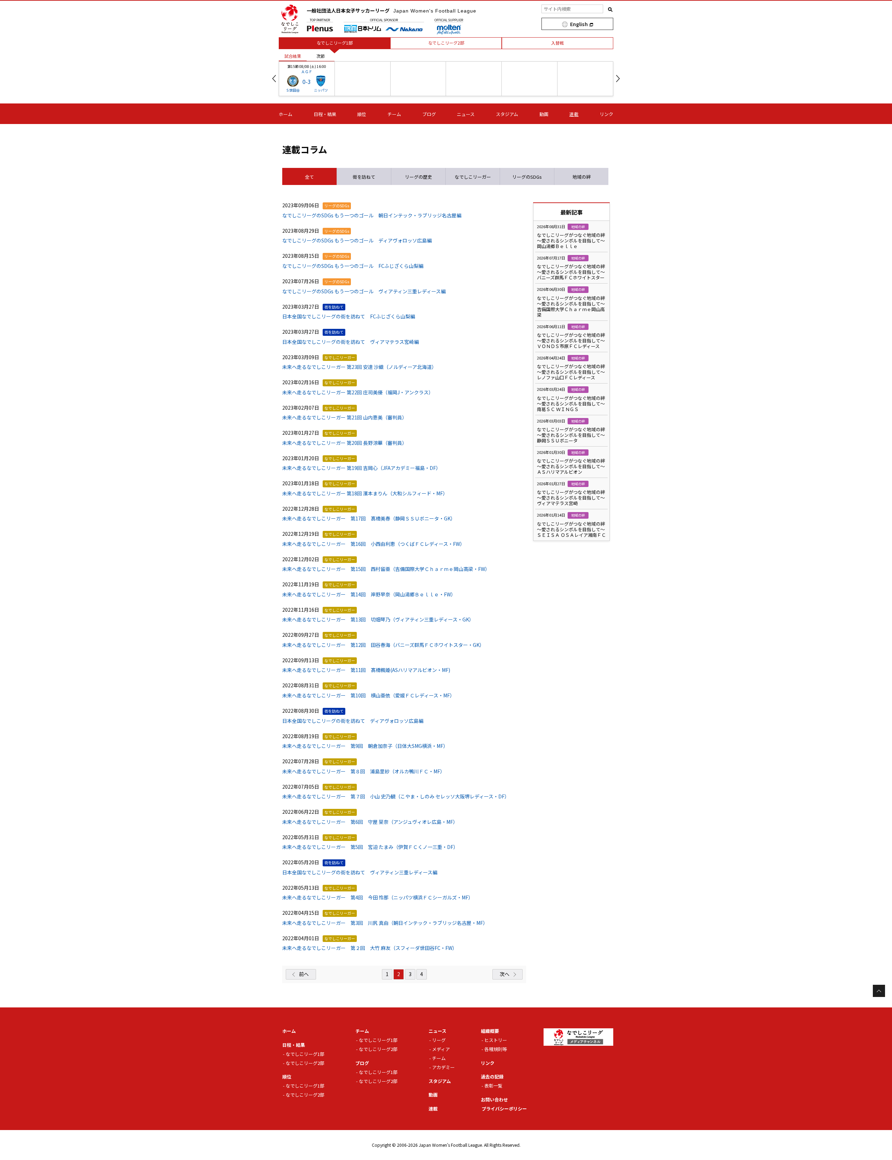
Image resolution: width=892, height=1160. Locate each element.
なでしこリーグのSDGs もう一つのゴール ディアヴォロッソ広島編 (357, 240)
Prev (274, 78)
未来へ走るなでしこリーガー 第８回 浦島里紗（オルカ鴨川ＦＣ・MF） (363, 771)
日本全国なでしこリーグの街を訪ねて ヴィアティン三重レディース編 (359, 872)
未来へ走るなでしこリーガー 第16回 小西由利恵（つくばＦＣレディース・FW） (373, 543)
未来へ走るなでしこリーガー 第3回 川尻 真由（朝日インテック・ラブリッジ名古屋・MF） (385, 922)
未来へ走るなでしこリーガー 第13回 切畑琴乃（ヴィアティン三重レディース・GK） (378, 619)
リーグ (439, 1040)
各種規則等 (495, 1049)
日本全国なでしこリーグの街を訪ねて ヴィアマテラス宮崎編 (350, 341)
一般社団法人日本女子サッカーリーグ (391, 10)
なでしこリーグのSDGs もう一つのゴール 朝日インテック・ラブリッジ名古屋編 (371, 215)
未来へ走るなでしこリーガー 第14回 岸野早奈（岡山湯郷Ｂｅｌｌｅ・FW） (369, 594)
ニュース (466, 114)
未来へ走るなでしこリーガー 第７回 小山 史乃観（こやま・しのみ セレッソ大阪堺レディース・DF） (395, 796)
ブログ (429, 114)
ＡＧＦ (307, 71)
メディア (441, 1049)
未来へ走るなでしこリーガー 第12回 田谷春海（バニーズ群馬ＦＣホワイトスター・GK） (383, 644)
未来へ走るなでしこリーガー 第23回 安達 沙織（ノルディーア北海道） (359, 366)
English (579, 24)
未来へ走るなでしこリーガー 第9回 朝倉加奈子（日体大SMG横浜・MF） (365, 745)
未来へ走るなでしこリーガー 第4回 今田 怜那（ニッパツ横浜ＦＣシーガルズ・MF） (377, 897)
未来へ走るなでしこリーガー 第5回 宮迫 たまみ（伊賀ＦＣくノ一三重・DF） (370, 846)
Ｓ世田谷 (293, 90)
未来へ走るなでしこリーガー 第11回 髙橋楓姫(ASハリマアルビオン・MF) (366, 669)
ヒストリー (495, 1040)
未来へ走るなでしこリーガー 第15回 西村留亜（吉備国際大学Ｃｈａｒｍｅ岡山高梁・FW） (386, 568)
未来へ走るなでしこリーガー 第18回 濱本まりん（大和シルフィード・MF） (365, 493)
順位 (361, 114)
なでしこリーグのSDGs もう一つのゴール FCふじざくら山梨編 (352, 265)
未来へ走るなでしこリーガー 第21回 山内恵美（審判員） (344, 417)
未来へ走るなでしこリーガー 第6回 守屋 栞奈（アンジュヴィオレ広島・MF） (370, 821)
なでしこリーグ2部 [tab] (446, 43)
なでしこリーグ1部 (305, 1054)
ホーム (285, 114)
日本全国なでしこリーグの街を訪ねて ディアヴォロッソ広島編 (352, 720)
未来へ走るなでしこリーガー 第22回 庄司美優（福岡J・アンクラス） (357, 392)
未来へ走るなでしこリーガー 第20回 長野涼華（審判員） (344, 442)
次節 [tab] (320, 56)
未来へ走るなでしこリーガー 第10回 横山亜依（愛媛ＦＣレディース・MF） (368, 695)
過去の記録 (492, 1076)
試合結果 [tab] (292, 56)
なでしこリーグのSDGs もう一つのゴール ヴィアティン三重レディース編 (364, 291)
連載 (573, 114)
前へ (304, 973)
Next (618, 78)
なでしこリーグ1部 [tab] (335, 43)
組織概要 (490, 1031)
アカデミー (443, 1067)
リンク (606, 114)
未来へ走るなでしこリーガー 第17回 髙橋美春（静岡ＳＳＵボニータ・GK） (368, 518)
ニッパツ (321, 90)
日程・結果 (325, 114)
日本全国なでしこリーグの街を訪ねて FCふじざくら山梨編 (348, 316)
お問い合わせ (494, 1099)
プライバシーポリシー (504, 1108)
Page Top (879, 991)
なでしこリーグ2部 (305, 1063)
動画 (543, 114)
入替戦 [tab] (557, 43)
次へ (504, 973)
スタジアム (507, 114)
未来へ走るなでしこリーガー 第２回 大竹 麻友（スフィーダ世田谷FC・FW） (369, 947)
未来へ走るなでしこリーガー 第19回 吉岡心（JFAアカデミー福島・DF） (361, 467)
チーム (394, 114)
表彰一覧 (493, 1085)
